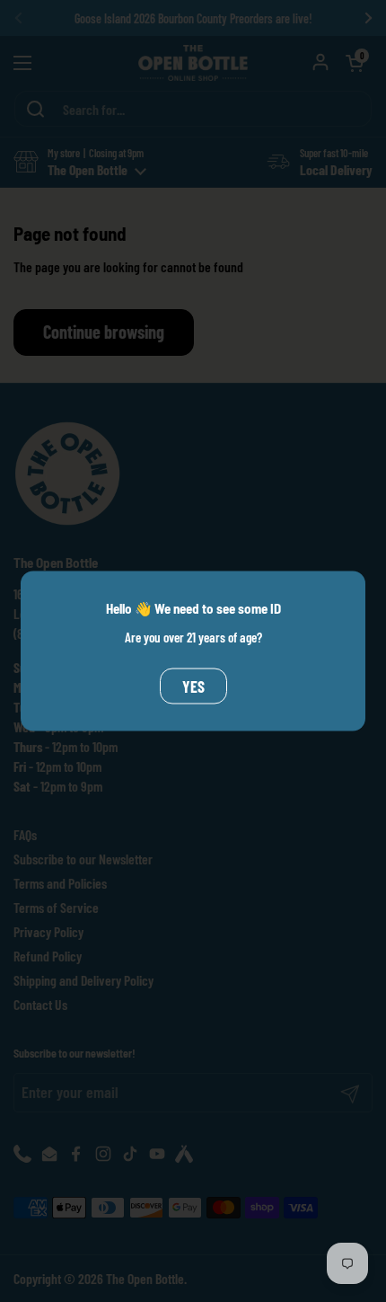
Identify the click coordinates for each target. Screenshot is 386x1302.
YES (193, 685)
